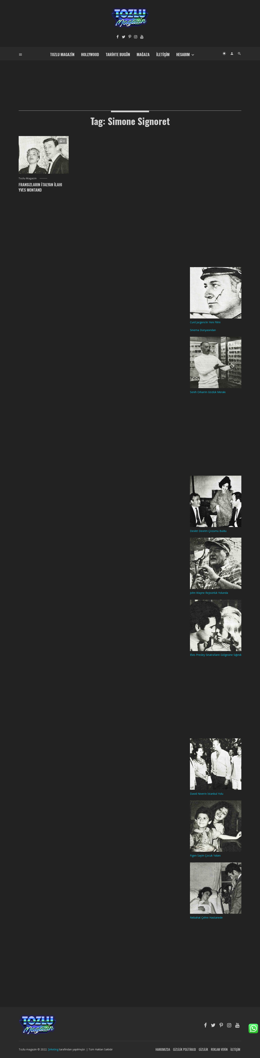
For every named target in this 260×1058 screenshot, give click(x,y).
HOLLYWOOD (90, 54)
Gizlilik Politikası (184, 1049)
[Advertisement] (130, 79)
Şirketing (53, 1049)
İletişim (163, 54)
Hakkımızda (163, 1049)
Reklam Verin (219, 1049)
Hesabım (183, 54)
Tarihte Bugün (118, 54)
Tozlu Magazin (62, 54)
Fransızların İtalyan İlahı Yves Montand (40, 187)
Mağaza (143, 54)
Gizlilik (203, 1049)
